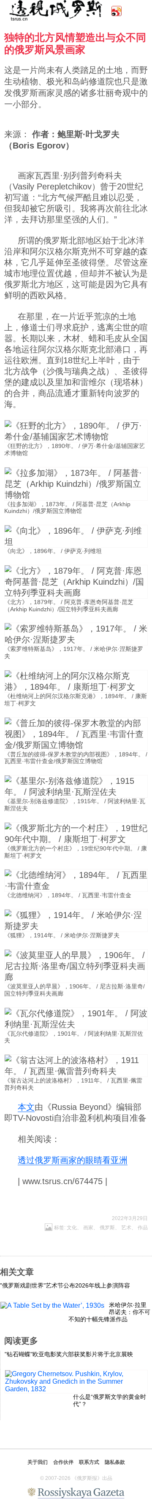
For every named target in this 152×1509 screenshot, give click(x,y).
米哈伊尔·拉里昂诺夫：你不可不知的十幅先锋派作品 (109, 1312)
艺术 (126, 1228)
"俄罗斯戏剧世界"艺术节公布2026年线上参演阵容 (65, 1285)
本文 (26, 1107)
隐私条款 (115, 1462)
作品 (143, 1228)
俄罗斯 (107, 1228)
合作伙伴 (63, 1462)
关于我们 (37, 1462)
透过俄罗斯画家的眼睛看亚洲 (73, 1160)
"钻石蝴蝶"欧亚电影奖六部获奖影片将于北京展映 (69, 1354)
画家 (88, 1228)
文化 (72, 1228)
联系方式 (89, 1462)
